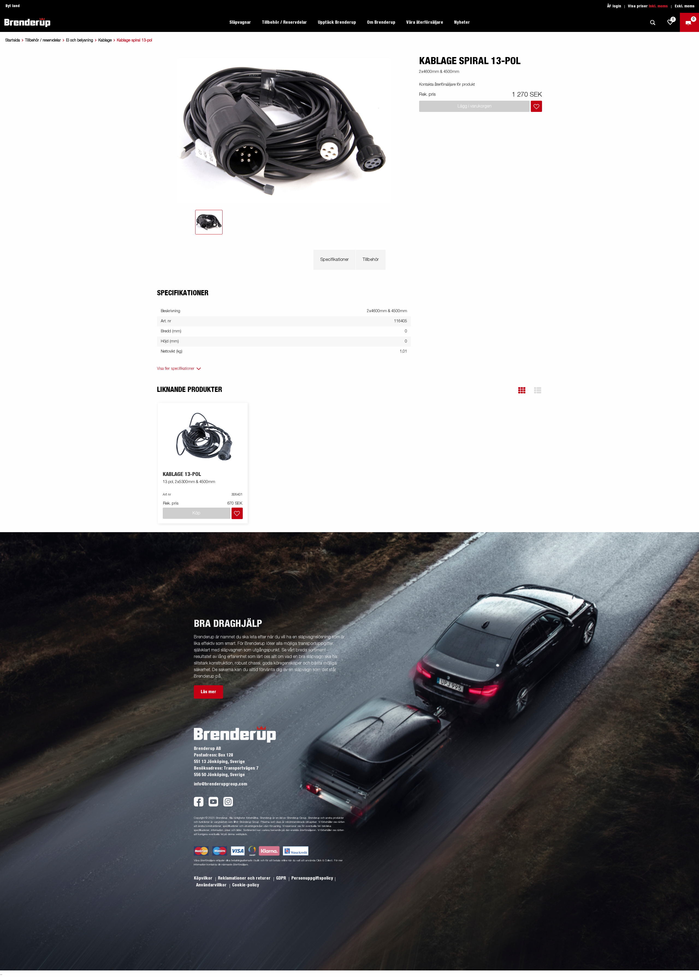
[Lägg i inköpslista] (536, 106)
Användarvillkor (212, 885)
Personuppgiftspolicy (312, 878)
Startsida (12, 40)
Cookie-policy (245, 885)
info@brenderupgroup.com (220, 784)
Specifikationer (334, 260)
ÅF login (614, 6)
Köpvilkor (204, 878)
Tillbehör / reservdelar (43, 40)
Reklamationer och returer (245, 878)
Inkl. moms (658, 6)
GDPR (281, 878)
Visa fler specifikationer (175, 369)
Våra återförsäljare (424, 22)
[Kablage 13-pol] (203, 437)
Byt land (12, 6)
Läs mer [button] (208, 692)
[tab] (209, 222)
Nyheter (462, 22)
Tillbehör (371, 260)
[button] (521, 390)
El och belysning (79, 40)
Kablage (105, 40)
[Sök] (652, 22)
